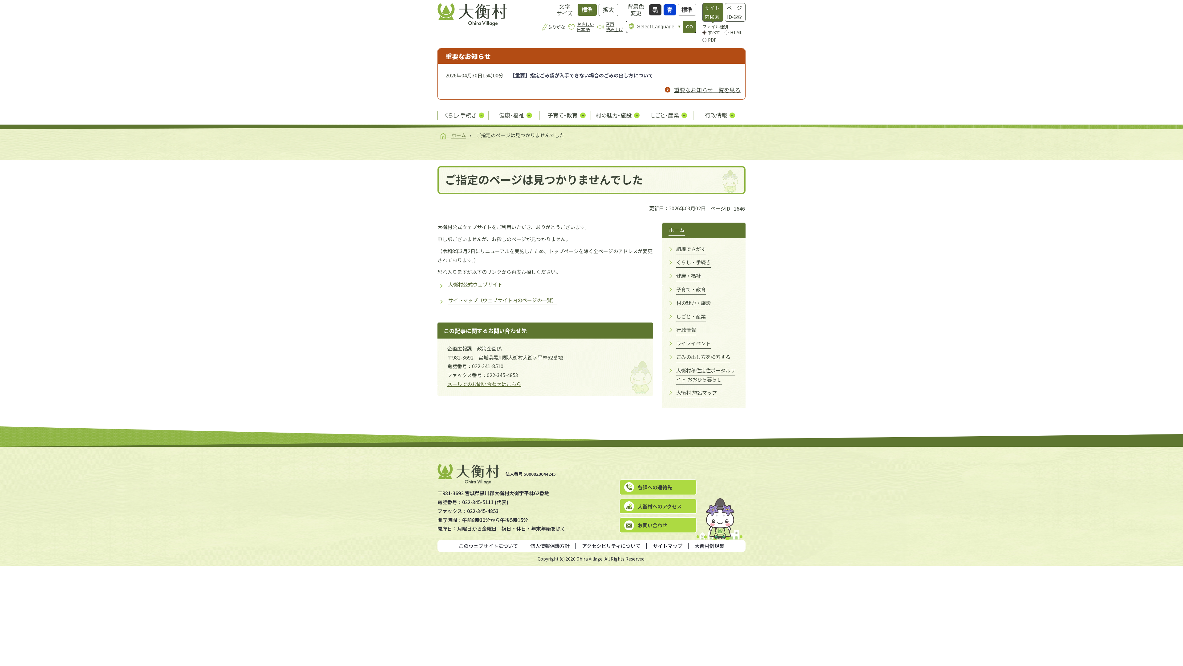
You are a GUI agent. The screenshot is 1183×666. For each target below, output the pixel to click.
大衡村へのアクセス (660, 506)
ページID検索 (734, 12)
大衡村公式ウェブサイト (475, 284)
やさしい (585, 26)
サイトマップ (667, 545)
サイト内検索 (712, 12)
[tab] (712, 12)
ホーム (458, 135)
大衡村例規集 (709, 545)
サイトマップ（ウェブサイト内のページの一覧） (502, 300)
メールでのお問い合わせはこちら (484, 384)
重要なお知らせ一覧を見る (707, 90)
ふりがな (556, 27)
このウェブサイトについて (488, 545)
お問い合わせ (652, 525)
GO (689, 26)
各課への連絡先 (655, 487)
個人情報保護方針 (550, 545)
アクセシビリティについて (611, 545)
